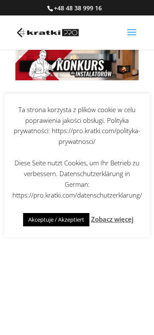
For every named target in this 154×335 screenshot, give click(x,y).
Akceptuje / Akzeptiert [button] (56, 219)
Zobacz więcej (112, 219)
